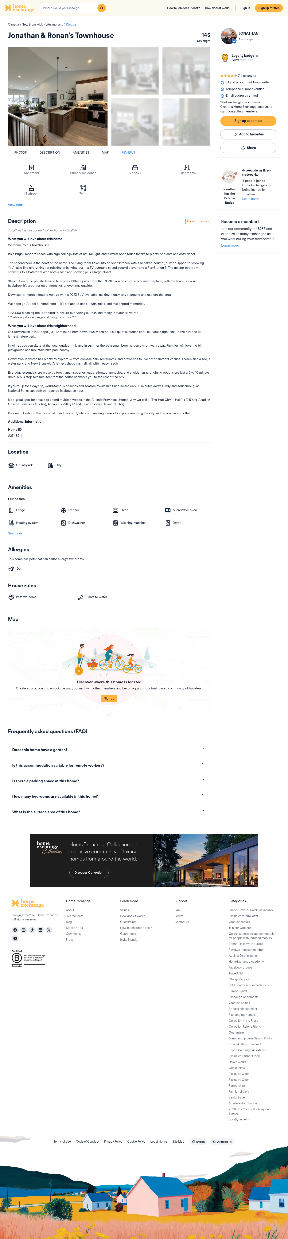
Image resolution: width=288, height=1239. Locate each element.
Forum (179, 916)
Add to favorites (251, 134)
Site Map (178, 1141)
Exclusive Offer (239, 1074)
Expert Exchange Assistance (248, 1050)
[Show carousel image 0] (58, 96)
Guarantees (128, 933)
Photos (20, 152)
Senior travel (237, 1097)
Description (49, 152)
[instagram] (23, 930)
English (71, 230)
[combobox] (73, 8)
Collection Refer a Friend (245, 1026)
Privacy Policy (113, 1141)
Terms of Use (62, 1141)
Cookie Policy (136, 1141)
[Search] (101, 8)
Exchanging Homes (242, 1014)
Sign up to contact (248, 121)
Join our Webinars (240, 928)
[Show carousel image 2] (186, 71)
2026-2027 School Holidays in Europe (249, 1111)
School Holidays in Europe (246, 944)
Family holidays (239, 1091)
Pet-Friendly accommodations (249, 985)
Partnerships (237, 1085)
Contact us (182, 922)
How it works (237, 1062)
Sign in (245, 8)
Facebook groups (240, 967)
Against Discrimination (243, 955)
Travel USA (236, 973)
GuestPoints (128, 922)
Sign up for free (269, 8)
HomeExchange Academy (246, 961)
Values (124, 910)
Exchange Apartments (243, 997)
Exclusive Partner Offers (245, 1056)
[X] (49, 930)
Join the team (74, 916)
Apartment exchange (243, 1103)
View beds (15, 205)
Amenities (81, 152)
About (70, 910)
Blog (69, 922)
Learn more (250, 199)
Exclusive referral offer (243, 916)
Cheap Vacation (239, 979)
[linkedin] (40, 930)
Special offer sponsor (243, 1009)
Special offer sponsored (245, 1044)
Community (73, 933)
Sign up (109, 698)
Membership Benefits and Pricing (251, 1038)
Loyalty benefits (239, 1119)
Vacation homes (239, 1003)
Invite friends (128, 939)
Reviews (128, 152)
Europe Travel (238, 991)
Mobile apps (74, 928)
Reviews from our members (247, 949)
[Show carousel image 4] (186, 122)
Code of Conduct (87, 1141)
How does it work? (217, 8)
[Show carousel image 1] (135, 71)
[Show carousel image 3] (135, 122)
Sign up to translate (198, 221)
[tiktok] (32, 930)
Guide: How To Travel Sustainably (251, 910)
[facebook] (15, 930)
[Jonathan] (228, 36)
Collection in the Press (243, 1020)
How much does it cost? (183, 8)
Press (69, 939)
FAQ (177, 910)
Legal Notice (158, 1141)
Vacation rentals (239, 922)
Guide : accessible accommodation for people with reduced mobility (252, 936)
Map (105, 152)
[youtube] (15, 938)
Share (251, 148)
